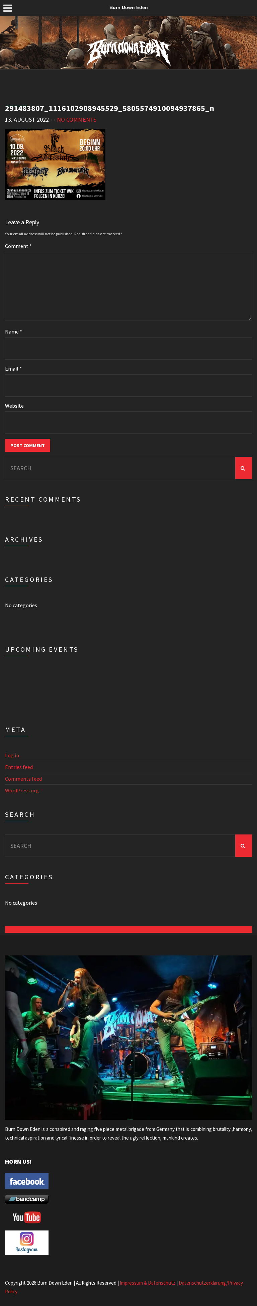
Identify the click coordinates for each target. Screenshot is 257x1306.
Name (13, 331)
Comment (18, 246)
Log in (12, 755)
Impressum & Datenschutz (147, 1283)
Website (14, 405)
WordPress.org (22, 790)
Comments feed (23, 778)
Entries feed (19, 767)
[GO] (243, 468)
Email (13, 368)
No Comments (76, 119)
